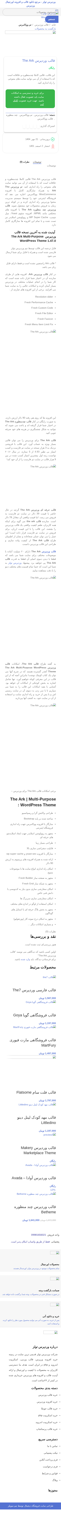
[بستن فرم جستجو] (57, 4)
